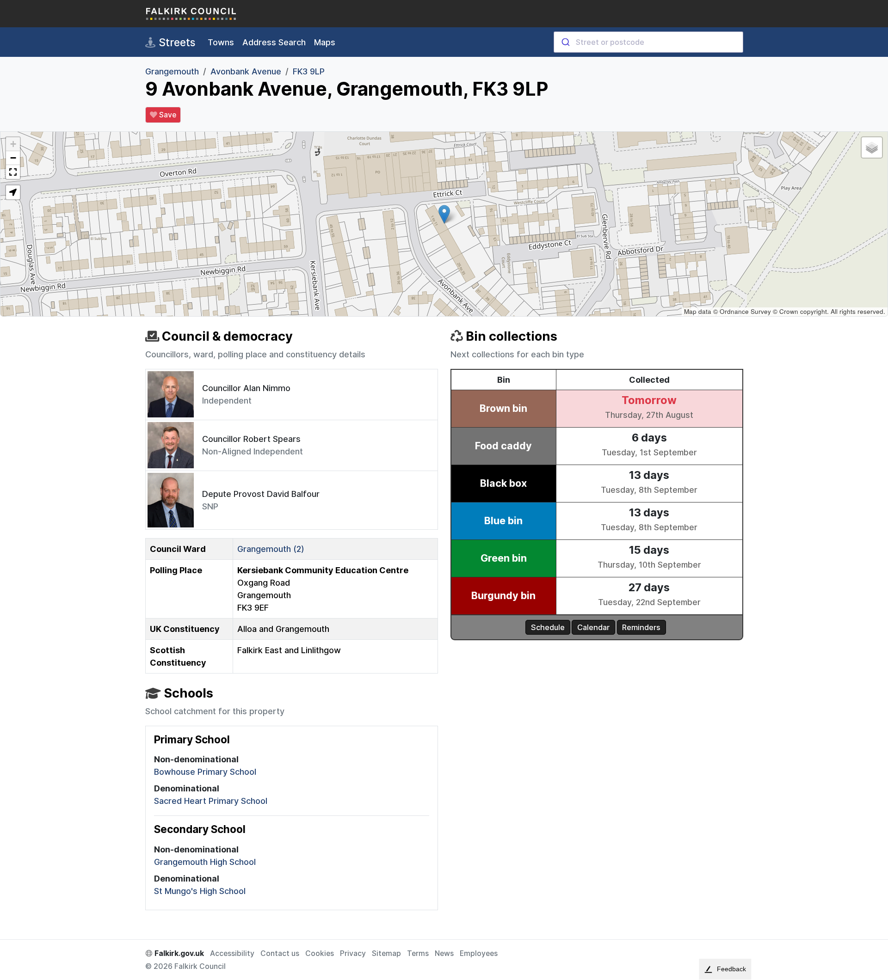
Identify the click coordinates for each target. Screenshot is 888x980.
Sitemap (386, 953)
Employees (479, 953)
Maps (324, 42)
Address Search (274, 42)
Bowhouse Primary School (205, 772)
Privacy (353, 953)
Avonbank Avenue (245, 71)
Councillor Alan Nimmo (246, 388)
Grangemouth (172, 71)
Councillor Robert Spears (251, 439)
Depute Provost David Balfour (261, 494)
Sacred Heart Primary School (210, 801)
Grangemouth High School (205, 862)
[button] (444, 214)
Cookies (319, 953)
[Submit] (565, 42)
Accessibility (232, 953)
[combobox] (648, 42)
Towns (221, 42)
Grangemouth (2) (270, 549)
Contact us (279, 953)
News (444, 953)
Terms (418, 953)
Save (166, 114)
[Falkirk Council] (191, 13)
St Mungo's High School (200, 891)
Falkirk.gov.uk (178, 953)
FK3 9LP (309, 71)
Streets (175, 42)
